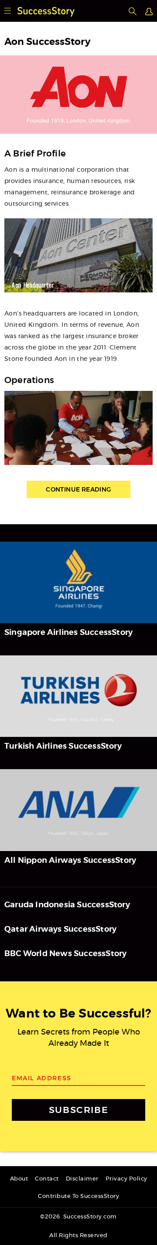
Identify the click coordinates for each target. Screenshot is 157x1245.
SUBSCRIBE (78, 1109)
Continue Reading (78, 489)
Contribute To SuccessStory (78, 1196)
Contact (47, 1179)
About (19, 1179)
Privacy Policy (126, 1179)
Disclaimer (82, 1179)
